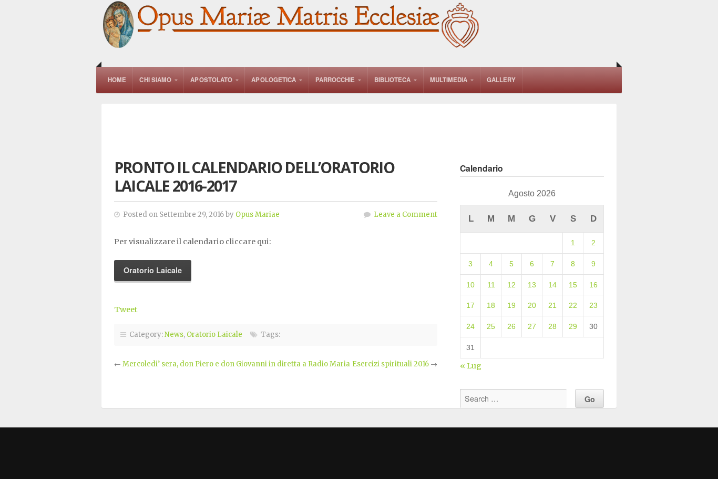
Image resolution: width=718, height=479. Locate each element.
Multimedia (449, 79)
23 (593, 305)
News (174, 334)
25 (491, 326)
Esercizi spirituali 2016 (390, 364)
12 (511, 285)
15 (573, 285)
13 (532, 285)
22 (573, 305)
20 (532, 305)
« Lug (470, 366)
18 (491, 305)
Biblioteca (392, 79)
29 (573, 326)
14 (552, 285)
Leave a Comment (405, 214)
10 (470, 285)
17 (470, 305)
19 (511, 305)
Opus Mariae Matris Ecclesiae (291, 25)
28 (552, 326)
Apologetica (273, 79)
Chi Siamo (155, 79)
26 (511, 326)
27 (532, 326)
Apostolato (211, 79)
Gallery (501, 79)
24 (470, 326)
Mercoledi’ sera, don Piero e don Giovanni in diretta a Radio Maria (236, 364)
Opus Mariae (257, 214)
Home (117, 79)
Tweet (126, 309)
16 (593, 285)
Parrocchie (335, 79)
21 (552, 305)
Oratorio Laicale (214, 334)
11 (491, 285)
